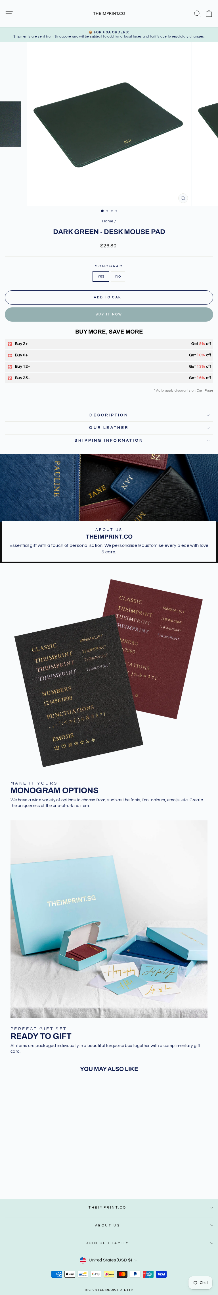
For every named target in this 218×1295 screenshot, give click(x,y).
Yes (100, 276)
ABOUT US (107, 1225)
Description (108, 415)
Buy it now (109, 314)
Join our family (107, 1243)
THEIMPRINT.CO (108, 1207)
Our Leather (109, 428)
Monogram (109, 266)
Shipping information (109, 440)
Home (107, 221)
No (118, 276)
